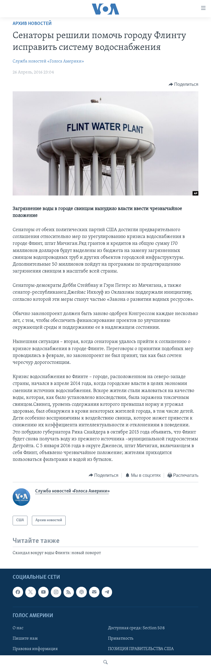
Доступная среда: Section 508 (136, 628)
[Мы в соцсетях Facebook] (18, 592)
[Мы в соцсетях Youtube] (43, 592)
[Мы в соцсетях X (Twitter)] (30, 592)
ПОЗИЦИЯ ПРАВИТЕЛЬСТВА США (141, 649)
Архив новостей (32, 23)
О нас (18, 628)
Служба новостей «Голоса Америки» (48, 61)
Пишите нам (25, 638)
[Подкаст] (81, 592)
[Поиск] (105, 662)
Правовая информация (35, 649)
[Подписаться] (94, 592)
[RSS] (68, 592)
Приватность (120, 638)
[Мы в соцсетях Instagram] (56, 592)
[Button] (184, 84)
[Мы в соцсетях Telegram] (107, 592)
